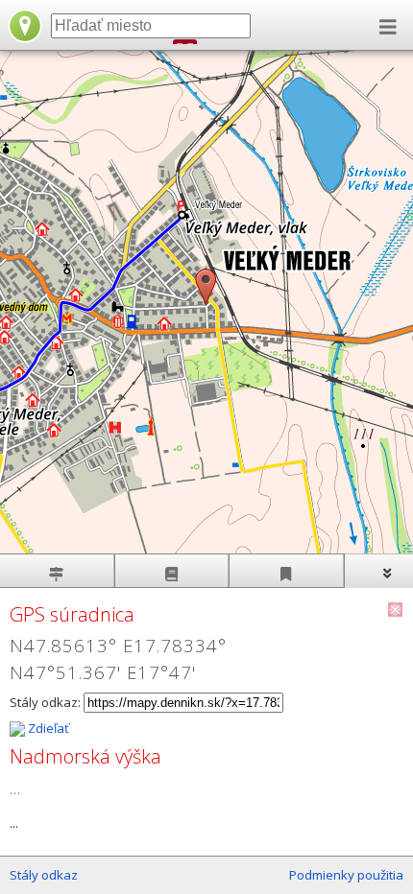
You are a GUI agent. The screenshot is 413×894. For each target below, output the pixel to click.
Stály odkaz (44, 874)
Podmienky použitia (346, 874)
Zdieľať (47, 728)
